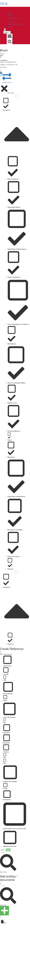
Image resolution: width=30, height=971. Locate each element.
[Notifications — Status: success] (5, 29)
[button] (1, 74)
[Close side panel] (0, 71)
